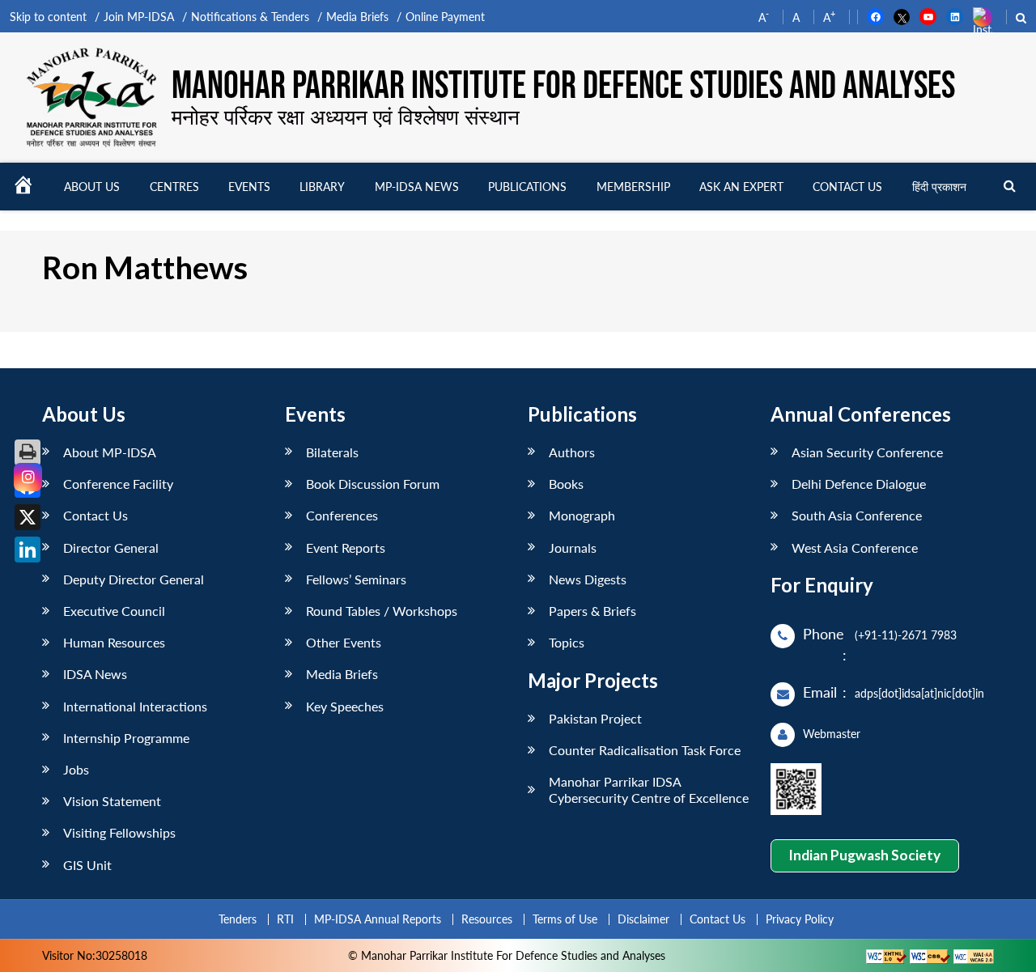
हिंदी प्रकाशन (939, 186)
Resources (486, 919)
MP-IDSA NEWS (417, 186)
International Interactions (135, 706)
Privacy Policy (800, 919)
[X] (27, 517)
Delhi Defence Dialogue (859, 483)
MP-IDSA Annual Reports (377, 919)
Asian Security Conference (867, 452)
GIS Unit (87, 864)
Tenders (238, 919)
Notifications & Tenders (250, 16)
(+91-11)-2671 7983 (906, 635)
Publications (527, 186)
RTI (285, 919)
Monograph (582, 515)
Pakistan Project (595, 718)
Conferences (342, 515)
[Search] (1010, 186)
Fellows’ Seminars (356, 579)
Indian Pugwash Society (864, 855)
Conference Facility (118, 483)
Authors (572, 452)
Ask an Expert (741, 186)
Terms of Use (565, 919)
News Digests (587, 579)
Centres (174, 186)
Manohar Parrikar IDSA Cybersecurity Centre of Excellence (649, 789)
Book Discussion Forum (372, 483)
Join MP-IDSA (139, 16)
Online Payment (445, 16)
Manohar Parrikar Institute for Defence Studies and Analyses (563, 86)
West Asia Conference (855, 547)
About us (92, 186)
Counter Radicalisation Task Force (645, 750)
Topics (566, 642)
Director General (111, 547)
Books (566, 483)
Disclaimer (643, 919)
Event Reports (345, 547)
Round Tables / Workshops (381, 610)
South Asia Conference (857, 515)
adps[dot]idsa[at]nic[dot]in (919, 693)
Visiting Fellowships (119, 832)
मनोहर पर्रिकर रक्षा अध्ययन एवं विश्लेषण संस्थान (346, 116)
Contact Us (95, 515)
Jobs (76, 769)
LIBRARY (322, 186)
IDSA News (95, 673)
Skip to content (48, 16)
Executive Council (114, 610)
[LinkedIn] (27, 549)
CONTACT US (847, 186)
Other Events (343, 642)
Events (249, 186)
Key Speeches (345, 706)
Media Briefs (357, 16)
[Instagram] (28, 477)
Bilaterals (332, 452)
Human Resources (114, 642)
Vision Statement (112, 801)
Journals (573, 547)
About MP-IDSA (109, 452)
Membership (633, 186)
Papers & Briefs (592, 610)
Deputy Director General (133, 579)
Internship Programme (126, 737)
